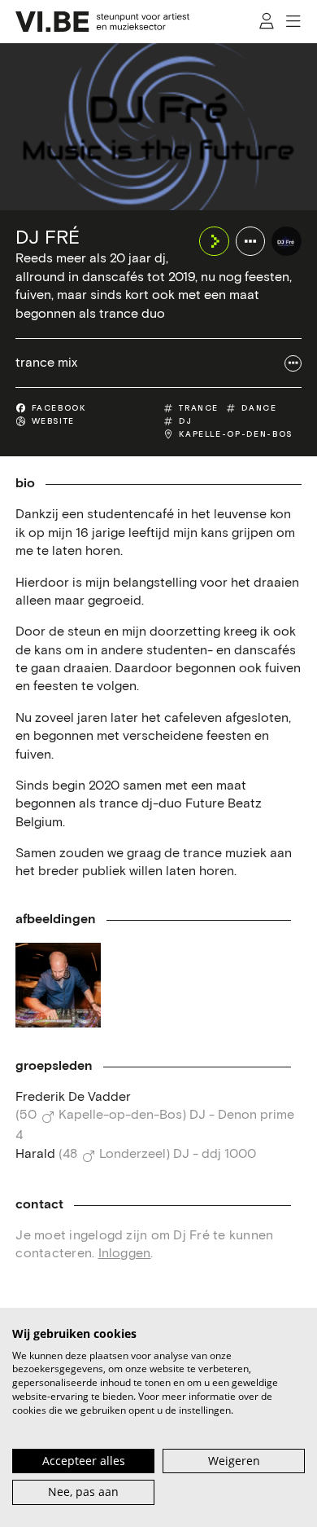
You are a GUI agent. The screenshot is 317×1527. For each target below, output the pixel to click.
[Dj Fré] (286, 241)
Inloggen (124, 1254)
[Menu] (293, 21)
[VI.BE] (102, 21)
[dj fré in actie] (57, 985)
